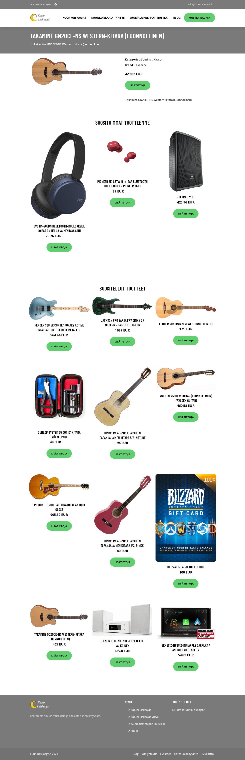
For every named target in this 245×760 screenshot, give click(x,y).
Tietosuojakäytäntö (186, 754)
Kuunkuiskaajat (74, 18)
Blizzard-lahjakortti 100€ (185, 567)
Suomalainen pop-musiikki (149, 18)
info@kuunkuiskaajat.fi (200, 4)
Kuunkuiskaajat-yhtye (107, 18)
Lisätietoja (138, 85)
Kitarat (158, 59)
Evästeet (165, 754)
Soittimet (146, 59)
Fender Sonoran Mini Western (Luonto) (185, 324)
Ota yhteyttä (150, 754)
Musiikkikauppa (199, 17)
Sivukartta (207, 754)
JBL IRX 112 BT (186, 197)
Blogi (177, 18)
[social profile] (55, 4)
